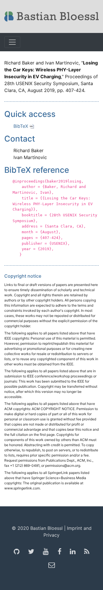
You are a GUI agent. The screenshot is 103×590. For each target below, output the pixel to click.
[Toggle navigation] (12, 42)
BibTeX (21, 126)
